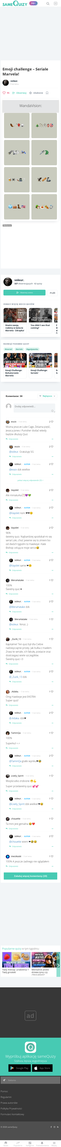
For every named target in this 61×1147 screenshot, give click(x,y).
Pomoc (4, 1091)
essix (13, 421)
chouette (15, 818)
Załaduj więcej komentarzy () (30, 876)
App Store (45, 1068)
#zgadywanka (32, 349)
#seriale (19, 349)
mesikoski (16, 856)
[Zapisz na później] (47, 92)
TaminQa (16, 732)
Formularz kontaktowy (12, 1114)
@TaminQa (15, 761)
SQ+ (33, 3)
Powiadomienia (42, 1145)
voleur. (14, 81)
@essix (13, 469)
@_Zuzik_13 (15, 677)
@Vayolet (14, 513)
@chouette (15, 841)
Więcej (54, 1145)
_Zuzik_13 (16, 639)
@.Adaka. (14, 718)
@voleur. (14, 451)
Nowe (5, 1145)
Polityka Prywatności (11, 1108)
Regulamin (6, 1097)
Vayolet (15, 490)
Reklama (12, 1080)
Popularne (18, 1145)
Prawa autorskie (9, 1102)
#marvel (8, 349)
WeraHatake (17, 580)
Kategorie (30, 1145)
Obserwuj (21, 92)
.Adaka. (15, 691)
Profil (52, 293)
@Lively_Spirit (17, 804)
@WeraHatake (17, 607)
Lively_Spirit (17, 775)
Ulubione (38, 92)
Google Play (22, 1068)
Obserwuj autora (26, 292)
